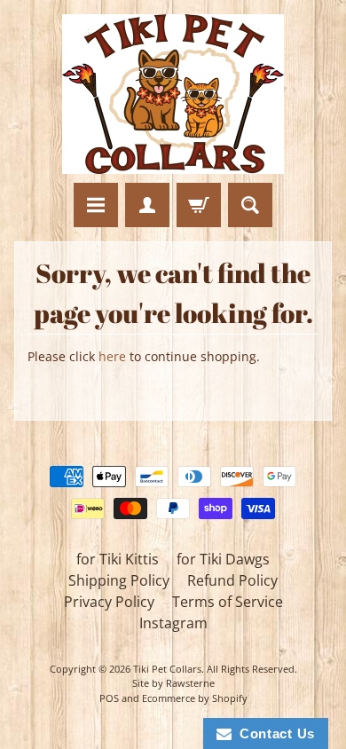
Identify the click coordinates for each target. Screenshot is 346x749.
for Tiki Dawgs (223, 559)
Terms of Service (227, 601)
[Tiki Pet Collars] (173, 94)
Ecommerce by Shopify (195, 698)
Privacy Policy (109, 601)
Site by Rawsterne (173, 683)
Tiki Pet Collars (167, 668)
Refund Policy (232, 580)
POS (109, 698)
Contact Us (273, 733)
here (112, 356)
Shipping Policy (118, 580)
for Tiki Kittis (117, 559)
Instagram (173, 623)
